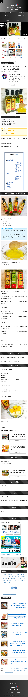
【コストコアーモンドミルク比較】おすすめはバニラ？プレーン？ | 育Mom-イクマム (14, 580)
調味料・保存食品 (7, 594)
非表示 (16, 154)
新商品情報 (21, 12)
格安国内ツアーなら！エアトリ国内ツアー (11, 554)
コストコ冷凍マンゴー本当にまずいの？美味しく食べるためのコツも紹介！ (18, 169)
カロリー (8, 183)
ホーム (7, 20)
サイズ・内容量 (10, 182)
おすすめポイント (10, 159)
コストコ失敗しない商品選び (14, 692)
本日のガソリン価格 (22, 17)
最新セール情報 (7, 12)
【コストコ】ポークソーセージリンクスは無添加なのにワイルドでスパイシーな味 (17, 661)
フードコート (7, 15)
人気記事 (8, 17)
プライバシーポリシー (14, 683)
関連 (10, 187)
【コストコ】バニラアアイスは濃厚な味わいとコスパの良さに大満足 (18, 164)
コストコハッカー (14, 9)
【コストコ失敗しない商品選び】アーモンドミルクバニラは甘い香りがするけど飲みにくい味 (14, 576)
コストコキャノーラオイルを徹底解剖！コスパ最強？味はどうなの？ (18, 177)
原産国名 (8, 184)
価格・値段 (9, 173)
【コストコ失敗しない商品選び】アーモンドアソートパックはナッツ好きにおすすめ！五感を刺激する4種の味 (17, 616)
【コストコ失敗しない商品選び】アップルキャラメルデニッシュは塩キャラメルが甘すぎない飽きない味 (17, 643)
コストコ (13, 594)
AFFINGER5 (21, 695)
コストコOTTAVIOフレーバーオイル (14, 157)
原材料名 (8, 186)
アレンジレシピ (10, 160)
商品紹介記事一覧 (21, 15)
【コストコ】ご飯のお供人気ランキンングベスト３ (16, 668)
